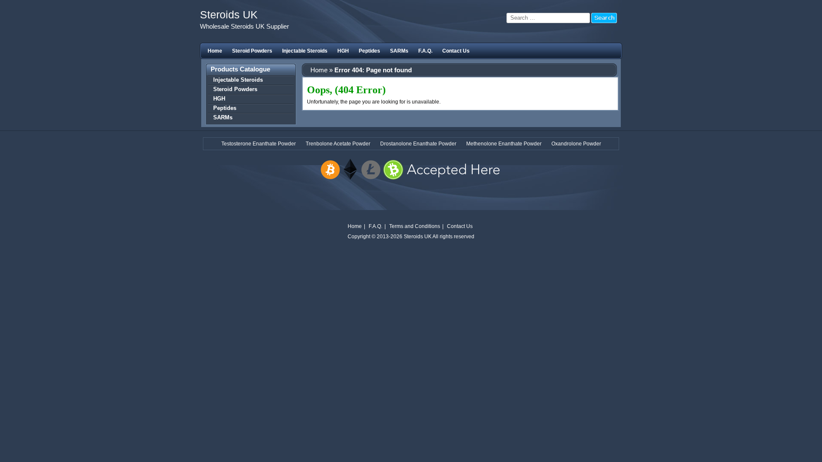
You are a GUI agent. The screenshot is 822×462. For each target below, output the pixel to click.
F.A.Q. (425, 51)
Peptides (369, 51)
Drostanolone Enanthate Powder (418, 144)
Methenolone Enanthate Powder (504, 144)
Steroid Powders (252, 51)
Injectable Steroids (305, 51)
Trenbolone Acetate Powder (338, 144)
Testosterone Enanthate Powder (258, 144)
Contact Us (456, 51)
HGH (343, 51)
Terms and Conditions (414, 226)
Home (215, 51)
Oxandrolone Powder (576, 144)
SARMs (399, 51)
